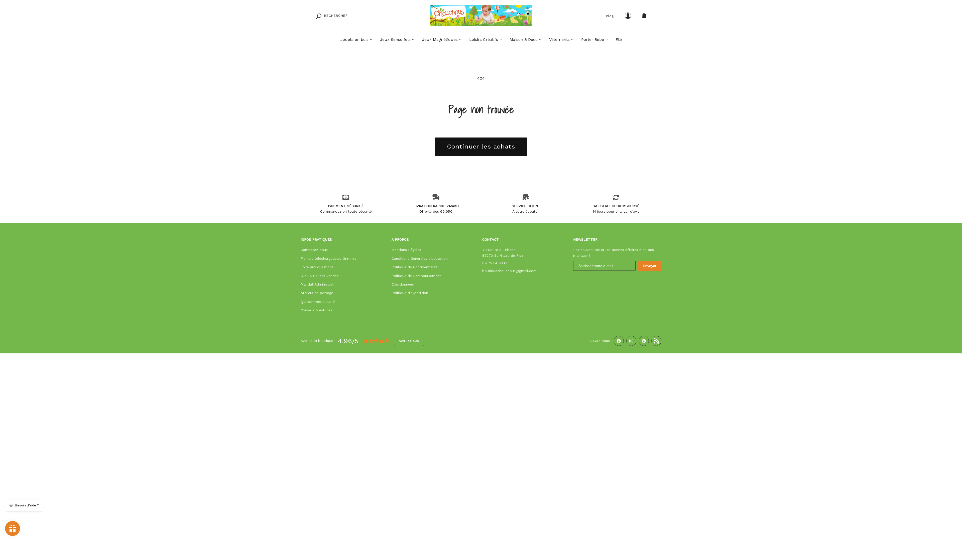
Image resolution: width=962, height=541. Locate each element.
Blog (610, 16)
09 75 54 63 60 (495, 263)
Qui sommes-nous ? (318, 302)
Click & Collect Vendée (320, 276)
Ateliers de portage (317, 293)
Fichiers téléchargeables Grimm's (328, 258)
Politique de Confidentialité (415, 267)
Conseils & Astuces (316, 310)
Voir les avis (409, 341)
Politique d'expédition (410, 293)
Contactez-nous (314, 250)
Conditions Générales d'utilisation (420, 258)
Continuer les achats (481, 146)
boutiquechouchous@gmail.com (509, 271)
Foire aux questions (317, 267)
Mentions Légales (406, 250)
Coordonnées (403, 284)
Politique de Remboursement (416, 276)
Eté (619, 39)
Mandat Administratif (318, 284)
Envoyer (649, 266)
